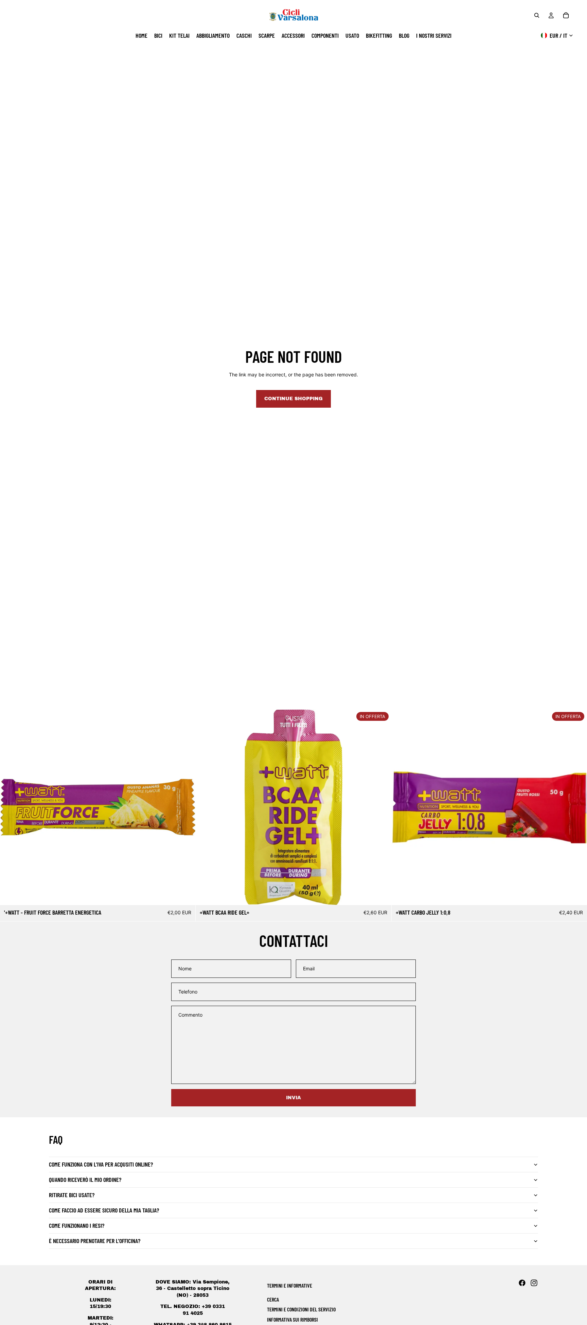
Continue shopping (293, 398)
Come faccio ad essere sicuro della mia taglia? (104, 1210)
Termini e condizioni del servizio (301, 1309)
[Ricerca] (536, 15)
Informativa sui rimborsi (292, 1319)
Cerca (273, 1299)
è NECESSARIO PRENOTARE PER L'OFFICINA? (94, 1240)
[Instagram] (534, 1283)
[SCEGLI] (381, 894)
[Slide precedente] (206, 807)
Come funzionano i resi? (76, 1225)
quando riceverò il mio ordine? (85, 1179)
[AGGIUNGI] (185, 894)
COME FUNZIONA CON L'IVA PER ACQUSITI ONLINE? (101, 1164)
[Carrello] (565, 15)
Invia (293, 1097)
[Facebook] (522, 1283)
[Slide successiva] (381, 807)
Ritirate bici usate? (71, 1195)
